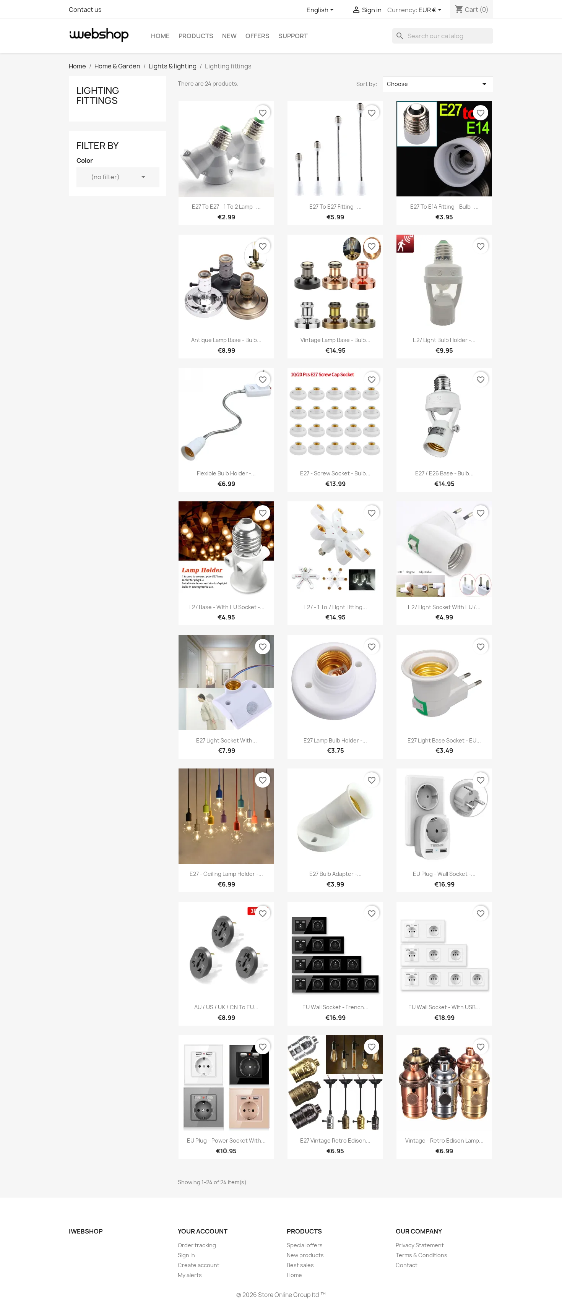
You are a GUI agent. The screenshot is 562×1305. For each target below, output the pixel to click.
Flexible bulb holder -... (226, 473)
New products (305, 1255)
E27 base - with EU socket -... (226, 607)
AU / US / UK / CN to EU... (226, 1007)
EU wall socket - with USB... (444, 1007)
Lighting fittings (97, 95)
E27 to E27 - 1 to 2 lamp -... (226, 206)
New (229, 36)
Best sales (300, 1265)
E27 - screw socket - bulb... (335, 473)
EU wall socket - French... (335, 1007)
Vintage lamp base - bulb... (335, 340)
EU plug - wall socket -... (444, 873)
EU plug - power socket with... (226, 1140)
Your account (202, 1231)
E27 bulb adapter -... (335, 873)
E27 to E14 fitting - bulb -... (444, 206)
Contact (406, 1265)
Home (160, 36)
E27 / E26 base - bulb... (444, 473)
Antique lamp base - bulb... (226, 340)
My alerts (190, 1275)
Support (293, 36)
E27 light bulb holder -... (444, 340)
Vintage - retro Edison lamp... (444, 1140)
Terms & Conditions (421, 1255)
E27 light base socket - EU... (444, 740)
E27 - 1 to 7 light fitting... (335, 607)
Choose (438, 84)
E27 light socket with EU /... (444, 607)
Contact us (85, 9)
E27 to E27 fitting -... (335, 206)
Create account (198, 1265)
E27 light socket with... (226, 740)
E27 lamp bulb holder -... (335, 740)
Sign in (186, 1255)
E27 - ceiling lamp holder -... (226, 873)
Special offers (305, 1245)
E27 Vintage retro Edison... (335, 1140)
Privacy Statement (420, 1245)
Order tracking (197, 1245)
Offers (257, 36)
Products (196, 36)
